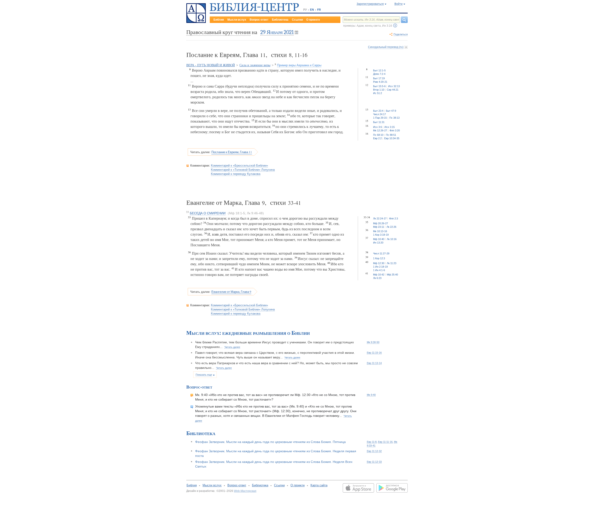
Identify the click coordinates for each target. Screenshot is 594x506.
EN (312, 9)
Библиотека (280, 19)
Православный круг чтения (218, 32)
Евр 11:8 (372, 441)
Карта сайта (318, 485)
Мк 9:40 (371, 394)
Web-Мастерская (245, 491)
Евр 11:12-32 (374, 451)
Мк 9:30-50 (373, 342)
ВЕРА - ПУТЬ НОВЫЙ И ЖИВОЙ (210, 65)
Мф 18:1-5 (237, 213)
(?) (395, 25)
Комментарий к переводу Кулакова (235, 174)
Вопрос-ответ (259, 19)
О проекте (313, 19)
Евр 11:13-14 (374, 363)
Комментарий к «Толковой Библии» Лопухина (243, 169)
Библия (218, 19)
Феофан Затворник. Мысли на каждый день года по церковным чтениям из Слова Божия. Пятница (270, 442)
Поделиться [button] (401, 34)
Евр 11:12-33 (374, 461)
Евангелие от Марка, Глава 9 (231, 292)
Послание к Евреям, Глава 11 (231, 152)
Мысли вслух (236, 19)
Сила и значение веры (254, 65)
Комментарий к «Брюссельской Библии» (239, 165)
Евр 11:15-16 (374, 352)
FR (319, 9)
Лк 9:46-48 (255, 213)
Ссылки (297, 19)
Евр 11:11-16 (385, 441)
